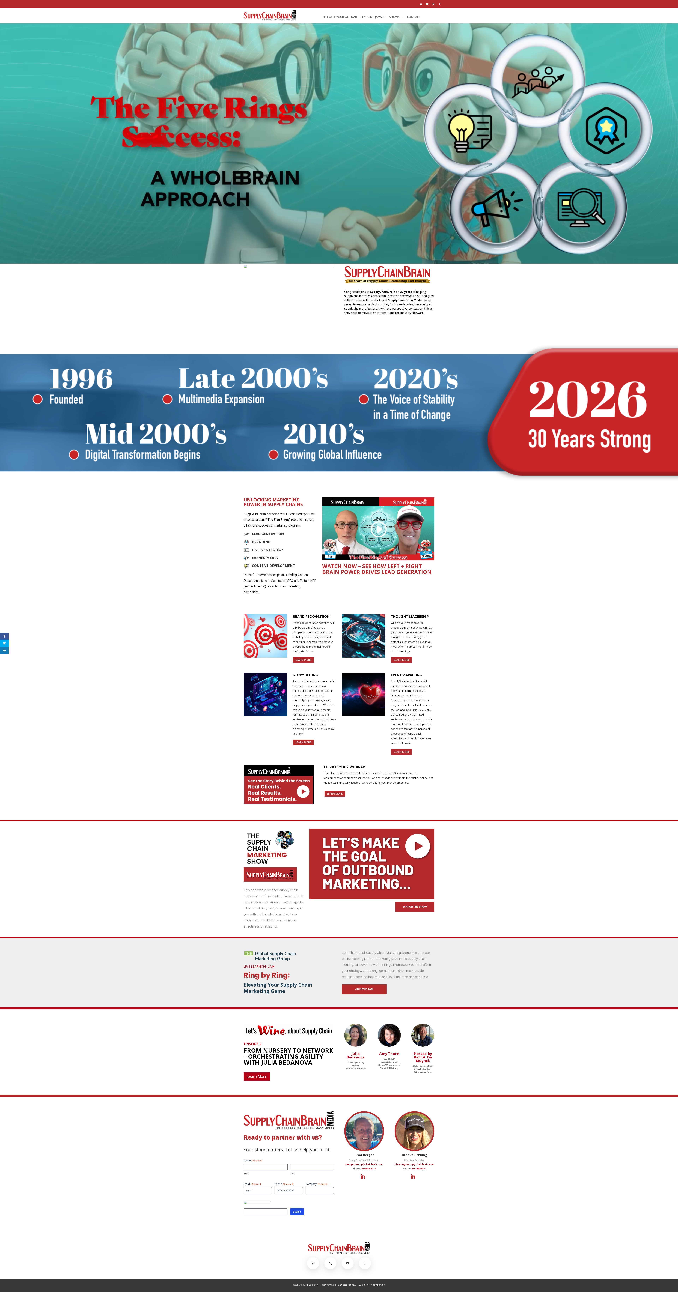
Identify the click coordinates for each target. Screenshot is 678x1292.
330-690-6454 (419, 1168)
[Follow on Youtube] (427, 4)
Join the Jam (364, 989)
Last (292, 1173)
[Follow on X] (433, 4)
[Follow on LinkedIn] (420, 4)
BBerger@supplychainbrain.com (364, 1164)
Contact (414, 17)
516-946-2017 (368, 1168)
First (246, 1173)
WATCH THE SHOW (415, 906)
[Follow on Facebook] (439, 4)
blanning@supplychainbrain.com (414, 1164)
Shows (394, 17)
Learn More (303, 660)
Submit (297, 1211)
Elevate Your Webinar (340, 17)
